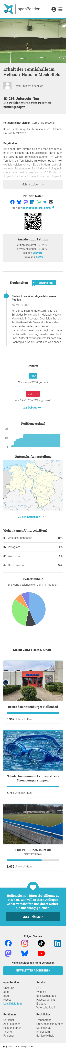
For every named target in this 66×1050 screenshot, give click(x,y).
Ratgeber (8, 1020)
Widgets (41, 991)
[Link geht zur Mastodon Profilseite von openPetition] (8, 953)
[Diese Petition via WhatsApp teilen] (39, 201)
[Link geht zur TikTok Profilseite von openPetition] (41, 943)
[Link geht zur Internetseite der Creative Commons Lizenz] (5, 1046)
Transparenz (43, 1020)
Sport (39, 256)
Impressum (43, 1031)
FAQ (38, 988)
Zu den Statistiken (29, 517)
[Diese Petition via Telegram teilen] (44, 201)
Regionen (9, 1035)
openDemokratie (46, 995)
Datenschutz (43, 1027)
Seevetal (37, 252)
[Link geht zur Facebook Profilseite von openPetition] (8, 943)
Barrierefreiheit (45, 1035)
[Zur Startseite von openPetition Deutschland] (22, 9)
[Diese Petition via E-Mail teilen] (50, 201)
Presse (7, 999)
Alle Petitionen (11, 1023)
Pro (33, 375)
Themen (8, 1031)
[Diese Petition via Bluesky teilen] (19, 201)
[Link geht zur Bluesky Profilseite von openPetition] (24, 953)
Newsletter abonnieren (33, 970)
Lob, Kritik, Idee (13, 1003)
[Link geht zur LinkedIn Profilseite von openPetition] (57, 943)
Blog (6, 995)
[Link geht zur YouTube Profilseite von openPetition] (41, 953)
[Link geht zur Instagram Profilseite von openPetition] (24, 943)
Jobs (6, 991)
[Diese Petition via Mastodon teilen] (26, 201)
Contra (33, 393)
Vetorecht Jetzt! (45, 1007)
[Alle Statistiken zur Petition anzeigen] (33, 509)
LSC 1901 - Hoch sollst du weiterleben (33, 852)
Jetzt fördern (33, 916)
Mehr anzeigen (30, 184)
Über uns (8, 988)
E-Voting (41, 1003)
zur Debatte (30, 407)
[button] (54, 9)
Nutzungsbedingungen (49, 1023)
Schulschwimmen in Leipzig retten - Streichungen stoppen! (33, 778)
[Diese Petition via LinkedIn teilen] (32, 201)
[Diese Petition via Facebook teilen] (12, 201)
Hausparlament (45, 999)
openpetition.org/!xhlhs (36, 207)
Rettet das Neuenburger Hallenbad (33, 707)
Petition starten (12, 1027)
